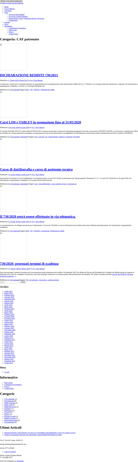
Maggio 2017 (8, 345)
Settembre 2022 (9, 299)
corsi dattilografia (44, 184)
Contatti (7, 22)
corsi (36, 137)
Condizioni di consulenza (17, 28)
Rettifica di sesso (10, 418)
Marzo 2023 (8, 293)
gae (46, 137)
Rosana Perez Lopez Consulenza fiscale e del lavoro (26, 18)
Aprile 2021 (8, 305)
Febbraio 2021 (9, 309)
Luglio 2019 (8, 320)
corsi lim (41, 137)
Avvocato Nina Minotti (16, 14)
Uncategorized (9, 422)
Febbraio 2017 (9, 351)
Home (6, 7)
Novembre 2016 (9, 357)
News (6, 24)
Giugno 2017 (8, 344)
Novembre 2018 (9, 330)
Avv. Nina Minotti (36, 80)
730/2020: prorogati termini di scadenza (29, 263)
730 (31, 90)
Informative (8, 26)
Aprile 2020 (8, 311)
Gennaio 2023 (9, 297)
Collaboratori (13, 20)
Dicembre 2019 (9, 318)
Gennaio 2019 (9, 328)
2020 (27, 231)
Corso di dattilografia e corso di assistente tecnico (36, 169)
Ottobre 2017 (8, 338)
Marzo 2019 (8, 324)
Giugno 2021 (8, 301)
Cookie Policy (13, 34)
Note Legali (13, 30)
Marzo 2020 (8, 313)
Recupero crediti (10, 416)
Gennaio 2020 (9, 316)
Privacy (11, 32)
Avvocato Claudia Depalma (18, 16)
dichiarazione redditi (47, 90)
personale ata (72, 184)
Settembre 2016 (9, 361)
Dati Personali (9, 401)
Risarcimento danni (10, 420)
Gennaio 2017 (9, 353)
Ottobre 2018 (8, 332)
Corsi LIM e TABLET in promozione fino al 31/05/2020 (40, 122)
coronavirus (43, 280)
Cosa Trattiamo (9, 9)
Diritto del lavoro (10, 407)
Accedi (6, 372)
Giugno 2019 (8, 322)
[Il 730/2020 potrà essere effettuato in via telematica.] (13, 211)
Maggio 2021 (8, 303)
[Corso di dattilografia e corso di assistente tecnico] (13, 164)
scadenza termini (53, 280)
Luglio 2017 (8, 342)
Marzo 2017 (8, 349)
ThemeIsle (20, 461)
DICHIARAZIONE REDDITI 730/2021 (29, 75)
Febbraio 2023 (9, 295)
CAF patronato (14, 90)
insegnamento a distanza (56, 137)
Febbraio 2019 (9, 326)
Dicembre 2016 (9, 355)
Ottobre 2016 (8, 359)
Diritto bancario (9, 403)
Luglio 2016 (8, 363)
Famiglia (7, 409)
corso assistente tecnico (59, 184)
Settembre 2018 (9, 334)
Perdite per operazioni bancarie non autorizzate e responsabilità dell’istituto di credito (33, 435)
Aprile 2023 (8, 291)
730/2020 (36, 231)
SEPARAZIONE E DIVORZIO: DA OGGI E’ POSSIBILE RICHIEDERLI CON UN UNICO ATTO (39, 433)
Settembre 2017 (9, 340)
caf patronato (45, 231)
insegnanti (69, 137)
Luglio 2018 (8, 336)
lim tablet (76, 137)
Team (6, 13)
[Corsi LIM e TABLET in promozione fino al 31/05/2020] (13, 117)
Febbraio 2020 (9, 314)
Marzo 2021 (8, 307)
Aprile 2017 (8, 347)
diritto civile (8, 405)
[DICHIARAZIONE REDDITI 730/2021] (13, 70)
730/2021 (36, 90)
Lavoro (6, 412)
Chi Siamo (8, 11)
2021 (27, 90)
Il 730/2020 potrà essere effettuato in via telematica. (38, 216)
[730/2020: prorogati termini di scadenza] (13, 258)
